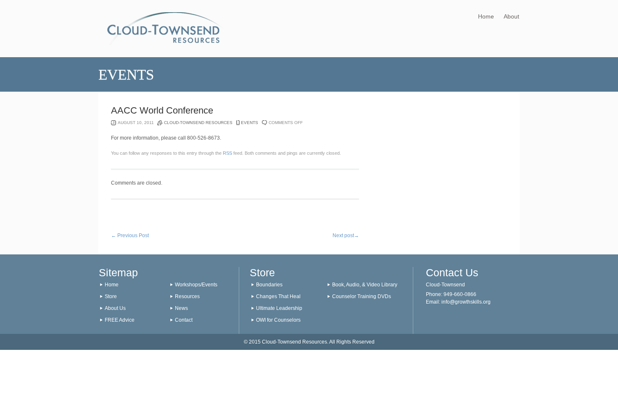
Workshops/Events (196, 285)
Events (249, 122)
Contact (184, 320)
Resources (187, 296)
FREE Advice (120, 320)
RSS (227, 153)
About (511, 16)
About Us (115, 308)
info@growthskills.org (466, 302)
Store (111, 296)
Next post (346, 235)
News (181, 308)
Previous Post (130, 235)
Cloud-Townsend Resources (198, 122)
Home (486, 16)
